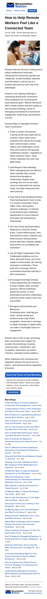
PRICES (9, 11)
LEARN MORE (13, 392)
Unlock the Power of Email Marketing (23, 375)
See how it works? (36, 587)
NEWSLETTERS (19, 11)
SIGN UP (32, 11)
